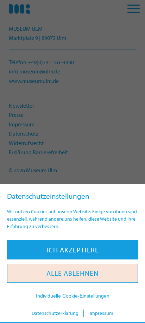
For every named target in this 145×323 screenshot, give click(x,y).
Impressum (101, 313)
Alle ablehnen (72, 273)
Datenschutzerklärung (55, 313)
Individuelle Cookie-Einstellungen (72, 296)
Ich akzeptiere (72, 249)
